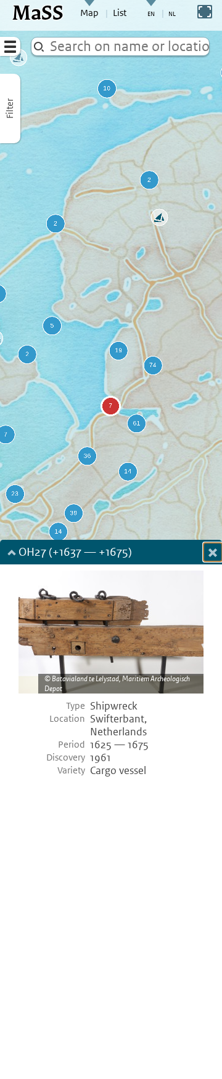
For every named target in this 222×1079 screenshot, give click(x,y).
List (119, 12)
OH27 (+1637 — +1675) (75, 553)
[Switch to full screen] (204, 11)
